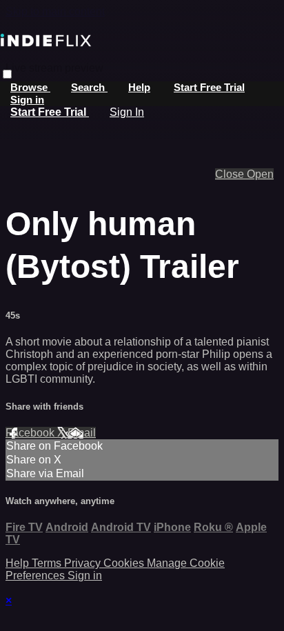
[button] (7, 74)
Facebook (31, 433)
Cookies (125, 563)
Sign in (27, 100)
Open (260, 174)
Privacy (83, 563)
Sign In (127, 112)
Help (139, 87)
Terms (48, 563)
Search (89, 87)
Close (231, 174)
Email (82, 433)
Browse (30, 87)
